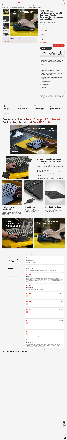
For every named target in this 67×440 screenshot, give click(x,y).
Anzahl (41, 37)
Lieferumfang (42, 89)
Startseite (3, 7)
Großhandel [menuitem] (40, 2)
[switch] (64, 426)
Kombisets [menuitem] (28, 2)
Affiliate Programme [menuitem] (33, 5)
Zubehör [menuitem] (34, 2)
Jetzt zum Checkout (46, 48)
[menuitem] (3, 0)
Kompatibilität (43, 87)
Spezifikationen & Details (45, 84)
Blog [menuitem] (45, 2)
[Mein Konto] (62, 4)
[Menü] (65, 420)
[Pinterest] (45, 99)
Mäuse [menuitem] (23, 2)
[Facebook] (43, 99)
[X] (44, 99)
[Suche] (60, 4)
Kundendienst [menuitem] (50, 2)
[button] (6, 12)
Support (41, 92)
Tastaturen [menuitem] (15, 2)
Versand (44, 22)
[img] (29, 258)
